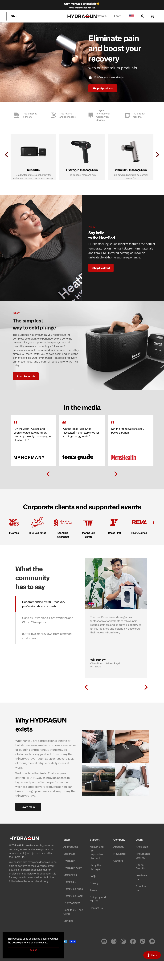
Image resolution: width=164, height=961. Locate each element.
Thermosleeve (71, 902)
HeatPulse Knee (73, 888)
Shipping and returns (98, 898)
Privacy (94, 883)
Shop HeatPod (101, 267)
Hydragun (69, 860)
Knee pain (142, 846)
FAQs (93, 876)
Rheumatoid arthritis (143, 855)
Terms (93, 890)
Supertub (69, 853)
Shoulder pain (141, 888)
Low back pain (141, 877)
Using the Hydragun (96, 866)
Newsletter (119, 853)
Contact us (96, 907)
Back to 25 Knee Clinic (73, 911)
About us (118, 846)
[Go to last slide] (48, 474)
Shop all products (102, 88)
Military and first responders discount (97, 852)
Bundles (68, 920)
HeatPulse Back (73, 895)
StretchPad (70, 874)
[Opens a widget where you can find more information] (152, 955)
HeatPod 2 (69, 881)
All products (70, 846)
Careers (118, 860)
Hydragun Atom (72, 867)
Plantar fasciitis (140, 866)
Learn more (28, 806)
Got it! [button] (33, 950)
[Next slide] (116, 474)
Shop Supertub (26, 376)
